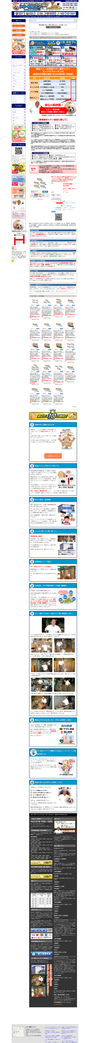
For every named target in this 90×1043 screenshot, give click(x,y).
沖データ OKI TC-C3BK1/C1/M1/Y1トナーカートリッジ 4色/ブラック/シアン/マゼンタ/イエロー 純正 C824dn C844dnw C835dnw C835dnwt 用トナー (35, 311)
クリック (68, 291)
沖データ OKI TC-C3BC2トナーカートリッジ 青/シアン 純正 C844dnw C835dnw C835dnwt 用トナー (35, 398)
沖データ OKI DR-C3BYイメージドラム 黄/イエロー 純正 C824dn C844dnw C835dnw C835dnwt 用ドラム (70, 333)
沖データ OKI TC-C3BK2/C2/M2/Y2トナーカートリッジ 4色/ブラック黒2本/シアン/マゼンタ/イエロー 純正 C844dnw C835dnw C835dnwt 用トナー (35, 377)
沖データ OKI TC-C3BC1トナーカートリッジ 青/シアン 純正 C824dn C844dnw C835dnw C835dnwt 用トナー (35, 333)
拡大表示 (40, 199)
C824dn (56, 33)
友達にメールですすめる (68, 209)
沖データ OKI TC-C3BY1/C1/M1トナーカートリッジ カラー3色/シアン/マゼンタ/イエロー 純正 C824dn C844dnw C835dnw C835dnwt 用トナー (47, 310)
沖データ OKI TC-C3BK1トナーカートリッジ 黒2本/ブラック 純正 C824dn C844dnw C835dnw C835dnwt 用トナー (58, 310)
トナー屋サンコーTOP (34, 31)
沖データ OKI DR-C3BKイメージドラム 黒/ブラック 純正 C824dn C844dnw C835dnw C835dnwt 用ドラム (35, 354)
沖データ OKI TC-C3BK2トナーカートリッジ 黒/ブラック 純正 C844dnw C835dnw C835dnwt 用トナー (70, 376)
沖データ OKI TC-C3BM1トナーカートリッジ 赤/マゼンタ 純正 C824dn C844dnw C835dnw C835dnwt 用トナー (47, 333)
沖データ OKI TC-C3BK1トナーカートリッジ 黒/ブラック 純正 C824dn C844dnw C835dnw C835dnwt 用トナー (70, 310)
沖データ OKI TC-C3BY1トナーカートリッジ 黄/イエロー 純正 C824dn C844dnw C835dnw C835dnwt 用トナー (58, 333)
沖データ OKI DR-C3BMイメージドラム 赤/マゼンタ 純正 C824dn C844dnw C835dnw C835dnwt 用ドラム (58, 354)
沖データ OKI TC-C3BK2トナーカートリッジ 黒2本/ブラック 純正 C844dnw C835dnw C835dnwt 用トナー (47, 376)
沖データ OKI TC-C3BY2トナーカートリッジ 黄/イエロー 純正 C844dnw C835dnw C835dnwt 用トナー (58, 398)
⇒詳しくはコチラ (53, 27)
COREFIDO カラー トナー (47, 33)
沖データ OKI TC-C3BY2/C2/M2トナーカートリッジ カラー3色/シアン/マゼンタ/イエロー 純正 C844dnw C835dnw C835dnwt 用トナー (58, 377)
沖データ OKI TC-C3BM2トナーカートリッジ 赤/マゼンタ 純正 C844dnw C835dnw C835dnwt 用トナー (47, 398)
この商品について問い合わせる (69, 207)
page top (74, 406)
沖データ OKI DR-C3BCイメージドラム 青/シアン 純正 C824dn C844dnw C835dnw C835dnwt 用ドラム (47, 354)
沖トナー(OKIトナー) (35, 33)
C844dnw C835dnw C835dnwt (62, 34)
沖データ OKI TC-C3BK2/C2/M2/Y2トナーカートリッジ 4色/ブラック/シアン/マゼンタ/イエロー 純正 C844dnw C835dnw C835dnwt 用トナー (70, 355)
